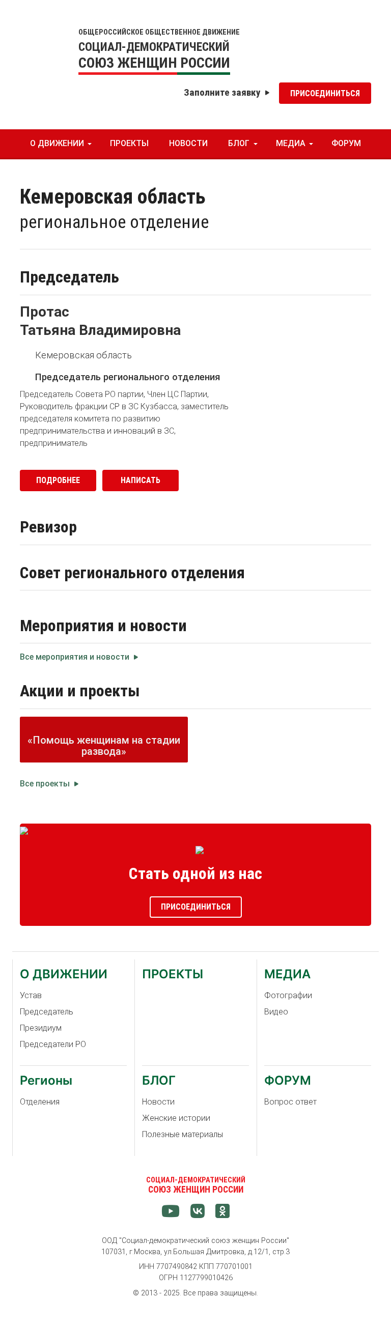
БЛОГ (238, 143)
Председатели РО (53, 1044)
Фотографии (288, 995)
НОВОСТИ (188, 143)
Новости (158, 1102)
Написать (140, 480)
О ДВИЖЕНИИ (57, 143)
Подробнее (58, 480)
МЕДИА (290, 143)
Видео (276, 1011)
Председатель (46, 1011)
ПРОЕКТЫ (129, 143)
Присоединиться (325, 93)
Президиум (41, 1028)
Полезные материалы (182, 1134)
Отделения (40, 1102)
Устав (31, 995)
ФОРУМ (346, 143)
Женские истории (176, 1118)
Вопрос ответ (290, 1102)
